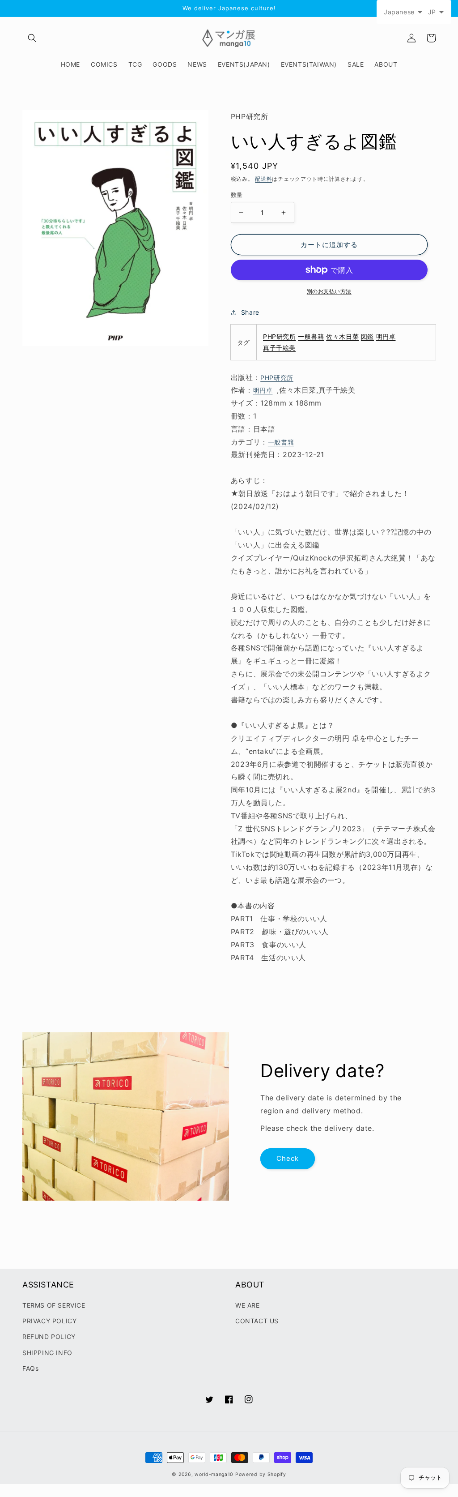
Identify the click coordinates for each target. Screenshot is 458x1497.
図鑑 (367, 336)
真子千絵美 (279, 347)
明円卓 (386, 336)
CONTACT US (257, 1321)
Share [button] (250, 312)
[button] (32, 38)
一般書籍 (311, 336)
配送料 (263, 178)
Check (287, 1158)
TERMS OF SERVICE (53, 1305)
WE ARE (247, 1305)
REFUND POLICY (49, 1336)
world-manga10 (214, 1474)
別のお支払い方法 (329, 291)
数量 (237, 194)
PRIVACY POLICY (49, 1321)
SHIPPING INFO (47, 1352)
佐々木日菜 (342, 336)
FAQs (30, 1368)
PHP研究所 (279, 336)
